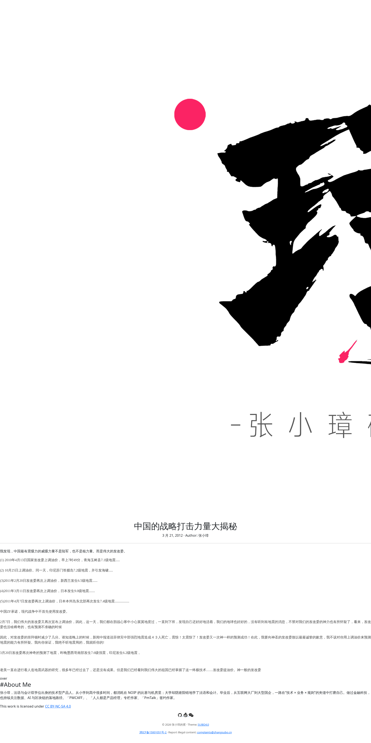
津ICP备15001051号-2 (153, 732)
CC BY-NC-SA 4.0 (58, 706)
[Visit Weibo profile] (186, 715)
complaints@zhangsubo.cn (214, 732)
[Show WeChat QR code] (191, 715)
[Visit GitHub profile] (180, 715)
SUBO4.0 (203, 724)
